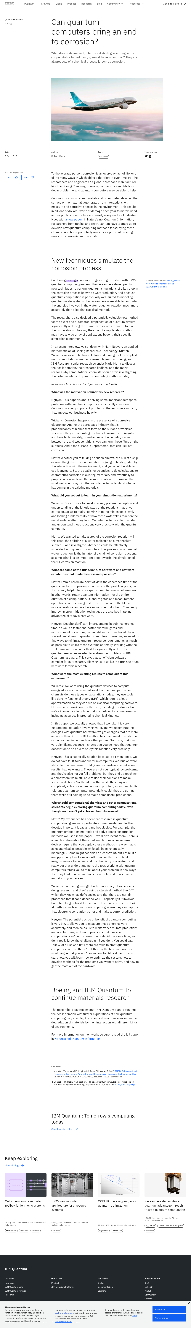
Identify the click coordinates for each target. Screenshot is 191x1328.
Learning (102, 1290)
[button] (189, 1303)
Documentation (105, 1287)
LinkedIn (148, 1287)
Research (9, 1294)
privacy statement (63, 1321)
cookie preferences (64, 1313)
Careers (148, 1298)
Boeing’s (72, 280)
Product (55, 1283)
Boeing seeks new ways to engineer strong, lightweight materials (163, 283)
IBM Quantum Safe (14, 1287)
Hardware (9, 1283)
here (134, 1315)
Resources (134, 3)
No (25, 177)
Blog (9, 23)
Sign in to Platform (172, 3)
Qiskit (101, 1283)
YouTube (148, 1290)
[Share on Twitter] (146, 156)
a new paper (73, 219)
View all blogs (12, 1165)
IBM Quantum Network (16, 1290)
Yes (9, 177)
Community (113, 3)
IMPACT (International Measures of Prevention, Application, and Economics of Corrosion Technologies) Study (95, 1072)
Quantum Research (14, 19)
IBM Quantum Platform (62, 1287)
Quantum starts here (62, 1129)
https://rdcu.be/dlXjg (125, 1084)
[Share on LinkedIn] (150, 156)
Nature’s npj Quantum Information (78, 1039)
